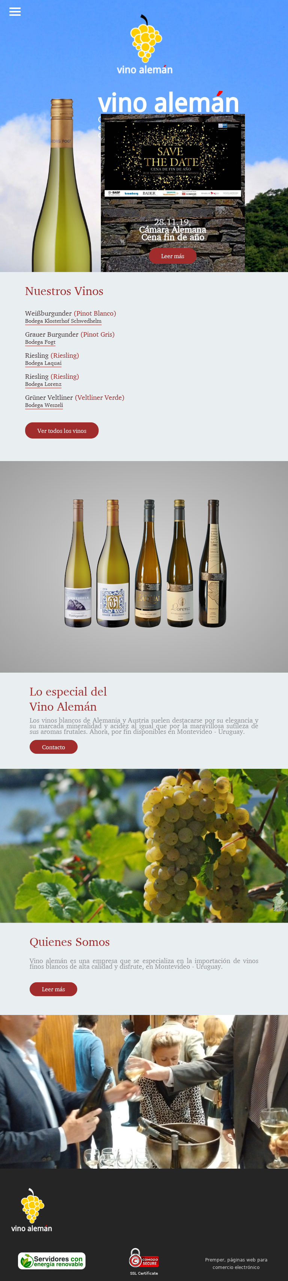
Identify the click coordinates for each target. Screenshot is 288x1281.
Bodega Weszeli (44, 404)
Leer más (172, 256)
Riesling (52, 355)
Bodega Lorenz (43, 383)
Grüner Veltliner (75, 397)
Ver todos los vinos (62, 430)
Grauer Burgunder (70, 334)
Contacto (53, 747)
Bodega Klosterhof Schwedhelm (63, 320)
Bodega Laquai (43, 362)
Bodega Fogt (40, 341)
